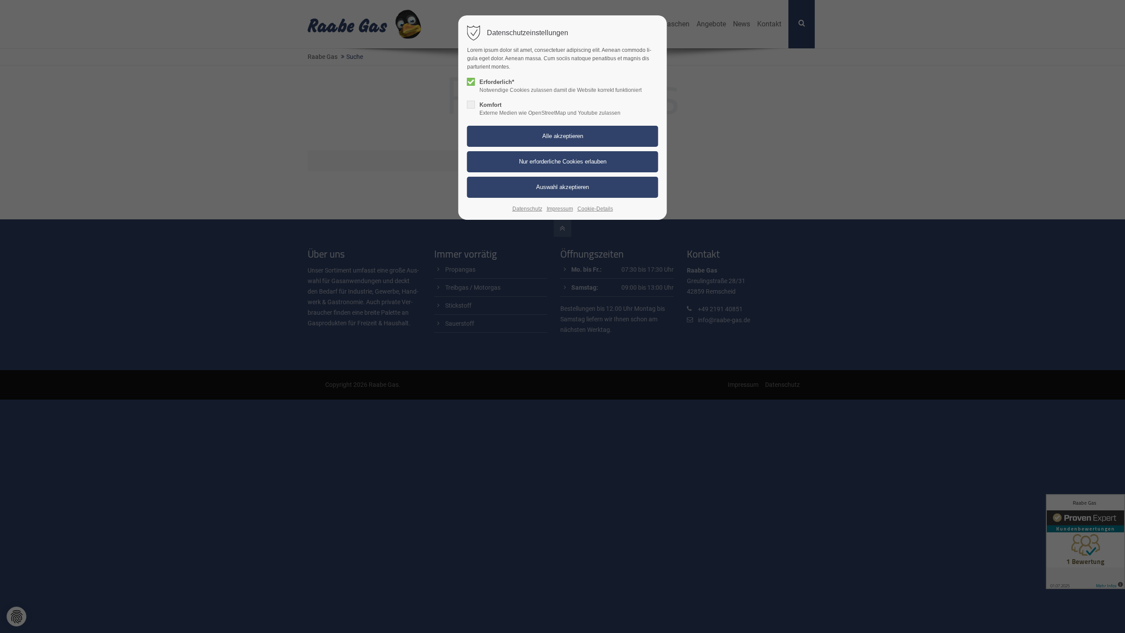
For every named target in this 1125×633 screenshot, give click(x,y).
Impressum (560, 209)
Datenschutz (527, 209)
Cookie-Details (595, 209)
